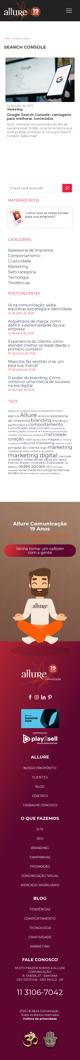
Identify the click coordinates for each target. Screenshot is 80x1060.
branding (41, 420)
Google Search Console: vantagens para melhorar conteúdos (39, 117)
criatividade (55, 434)
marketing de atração (18, 451)
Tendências (19, 282)
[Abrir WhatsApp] (10, 1050)
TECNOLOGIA (40, 928)
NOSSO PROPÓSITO (39, 768)
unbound (33, 473)
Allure (28, 415)
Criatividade (19, 261)
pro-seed (59, 459)
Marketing (15, 109)
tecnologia (45, 470)
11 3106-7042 (40, 992)
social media (27, 470)
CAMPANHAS (40, 857)
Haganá (53, 439)
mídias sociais (33, 459)
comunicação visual (22, 428)
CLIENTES (40, 777)
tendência (15, 473)
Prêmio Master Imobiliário (27, 462)
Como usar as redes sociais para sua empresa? (47, 215)
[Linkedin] (43, 697)
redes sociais (31, 466)
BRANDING (40, 848)
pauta (48, 459)
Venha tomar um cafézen (40, 550)
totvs (25, 473)
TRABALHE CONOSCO (40, 805)
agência (13, 416)
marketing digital (32, 455)
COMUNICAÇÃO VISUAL (40, 876)
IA (61, 440)
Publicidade (55, 462)
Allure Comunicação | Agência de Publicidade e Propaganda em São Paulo (22, 11)
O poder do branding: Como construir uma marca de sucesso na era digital (39, 381)
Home (7, 38)
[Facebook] (30, 697)
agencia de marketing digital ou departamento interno (35, 411)
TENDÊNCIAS (39, 909)
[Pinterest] (50, 697)
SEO (49, 467)
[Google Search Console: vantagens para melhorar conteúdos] (40, 79)
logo (43, 448)
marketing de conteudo (42, 451)
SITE (39, 829)
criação (16, 439)
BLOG (40, 786)
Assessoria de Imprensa (30, 250)
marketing (60, 447)
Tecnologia (18, 277)
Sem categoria (22, 272)
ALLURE (40, 757)
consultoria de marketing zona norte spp (46, 431)
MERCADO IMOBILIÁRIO (40, 885)
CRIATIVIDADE (40, 937)
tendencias (61, 470)
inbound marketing (37, 443)
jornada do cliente (23, 448)
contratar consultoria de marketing (25, 435)
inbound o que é (63, 443)
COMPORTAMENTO (40, 918)
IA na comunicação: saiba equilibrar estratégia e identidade (40, 307)
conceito (43, 428)
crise (28, 439)
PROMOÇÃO (40, 866)
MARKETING (40, 946)
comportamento (45, 424)
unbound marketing (49, 473)
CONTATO (40, 796)
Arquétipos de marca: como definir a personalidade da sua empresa (36, 325)
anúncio (43, 416)
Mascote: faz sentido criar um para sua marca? (36, 363)
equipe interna (40, 440)
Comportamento (24, 255)
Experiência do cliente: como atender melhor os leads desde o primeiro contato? (39, 345)
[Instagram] (36, 697)
